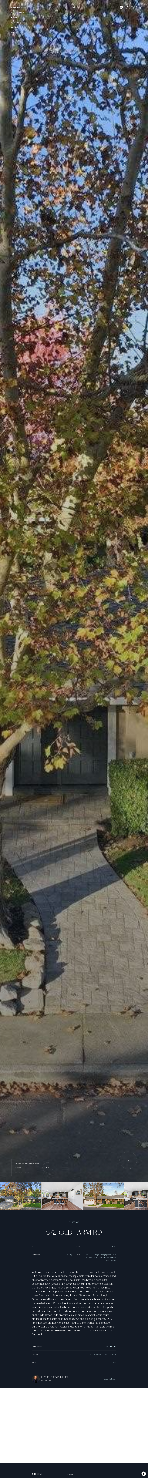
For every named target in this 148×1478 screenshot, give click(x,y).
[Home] (128, 8)
